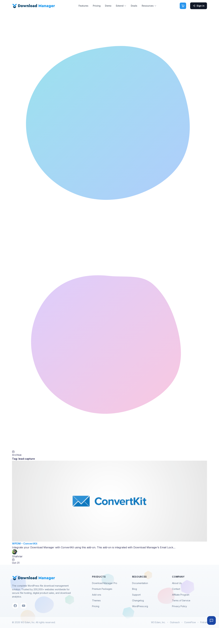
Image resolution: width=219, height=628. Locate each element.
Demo (108, 5)
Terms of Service (181, 600)
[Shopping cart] (183, 6)
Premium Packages (102, 589)
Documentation (140, 583)
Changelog (138, 600)
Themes (96, 600)
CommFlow (190, 622)
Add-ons (96, 594)
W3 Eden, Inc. (158, 622)
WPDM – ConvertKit (24, 543)
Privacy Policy (179, 606)
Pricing (97, 5)
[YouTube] (23, 605)
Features (83, 5)
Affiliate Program (180, 594)
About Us (177, 583)
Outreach (175, 622)
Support (136, 594)
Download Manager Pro (104, 583)
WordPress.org (140, 606)
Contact (176, 589)
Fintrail (203, 622)
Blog (134, 589)
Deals (134, 5)
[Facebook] (15, 605)
